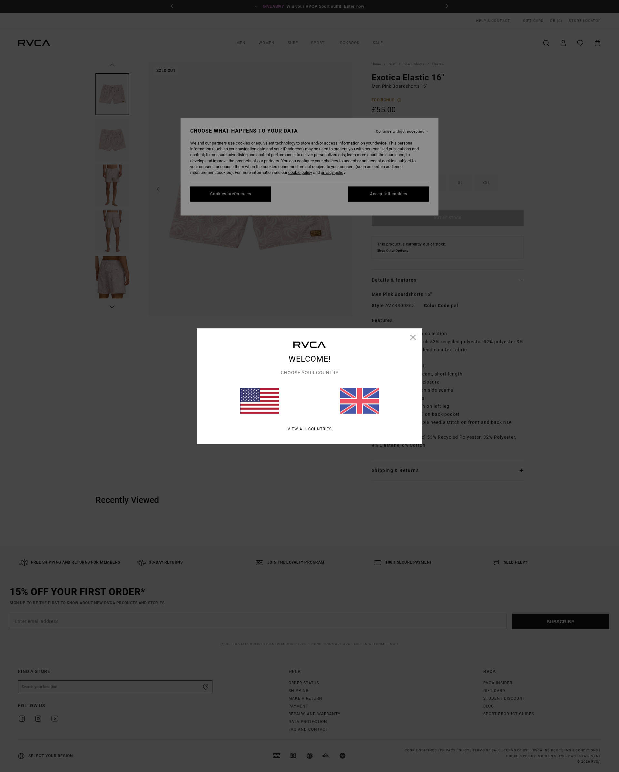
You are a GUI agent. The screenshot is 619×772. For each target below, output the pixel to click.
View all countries (310, 428)
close (413, 337)
